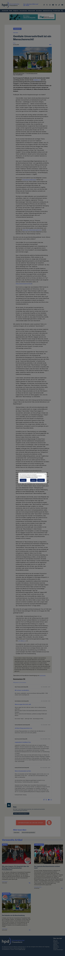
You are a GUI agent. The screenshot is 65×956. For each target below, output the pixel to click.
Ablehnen (33, 480)
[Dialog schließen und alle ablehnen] (45, 474)
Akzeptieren (40, 480)
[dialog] (32, 478)
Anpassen (23, 480)
